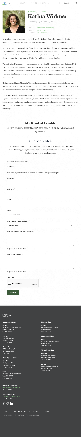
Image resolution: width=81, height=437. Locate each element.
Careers (27, 411)
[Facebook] (4, 404)
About (5, 411)
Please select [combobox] (14, 225)
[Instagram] (8, 404)
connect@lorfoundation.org (12, 387)
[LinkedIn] (12, 404)
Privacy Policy (19, 415)
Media (47, 411)
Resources (38, 411)
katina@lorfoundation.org (45, 28)
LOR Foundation (42, 33)
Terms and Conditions (32, 415)
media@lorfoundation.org (11, 396)
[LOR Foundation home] (6, 3)
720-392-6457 (42, 30)
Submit (13, 292)
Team (20, 411)
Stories (13, 411)
